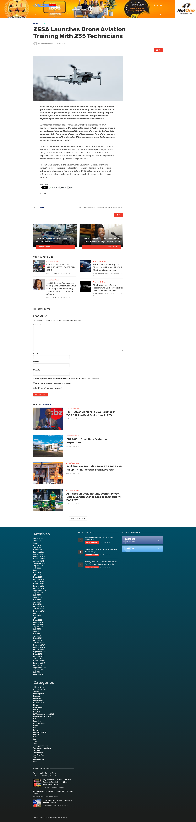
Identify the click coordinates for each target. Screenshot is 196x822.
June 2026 (37, 543)
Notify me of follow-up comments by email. (53, 383)
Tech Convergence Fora (42, 748)
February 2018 (38, 656)
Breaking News (38, 694)
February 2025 (38, 579)
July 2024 (37, 595)
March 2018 (37, 654)
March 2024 (37, 604)
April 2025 (37, 575)
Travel (35, 757)
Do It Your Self (38, 703)
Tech (43, 23)
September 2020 (39, 652)
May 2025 (37, 572)
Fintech (36, 705)
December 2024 (39, 584)
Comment (37, 324)
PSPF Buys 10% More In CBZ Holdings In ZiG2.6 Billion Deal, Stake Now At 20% (90, 413)
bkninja (64, 817)
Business (37, 23)
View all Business (77, 518)
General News (38, 707)
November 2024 (39, 586)
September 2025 (39, 563)
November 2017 (39, 663)
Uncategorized (38, 759)
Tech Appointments (40, 746)
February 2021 (38, 640)
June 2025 (37, 570)
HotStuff (36, 712)
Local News (37, 721)
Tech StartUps (38, 755)
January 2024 (38, 609)
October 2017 (38, 665)
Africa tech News (52, 261)
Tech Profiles (38, 753)
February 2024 (38, 606)
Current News (38, 701)
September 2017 (39, 668)
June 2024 (37, 597)
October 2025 (38, 561)
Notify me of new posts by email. (48, 388)
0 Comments (106, 542)
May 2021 (36, 634)
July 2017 (36, 672)
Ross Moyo (52, 273)
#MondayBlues (38, 687)
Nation (35, 730)
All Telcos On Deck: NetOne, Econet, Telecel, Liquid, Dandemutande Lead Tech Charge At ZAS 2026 (93, 497)
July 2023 (37, 613)
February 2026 (38, 552)
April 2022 (37, 618)
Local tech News (39, 723)
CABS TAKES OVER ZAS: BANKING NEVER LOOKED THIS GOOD (61, 267)
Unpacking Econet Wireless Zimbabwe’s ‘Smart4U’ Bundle (57, 801)
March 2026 (37, 550)
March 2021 (37, 638)
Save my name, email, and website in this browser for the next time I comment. (67, 379)
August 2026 (38, 539)
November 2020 (39, 647)
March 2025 (37, 577)
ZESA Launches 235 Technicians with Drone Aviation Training (103, 207)
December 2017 (39, 661)
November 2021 (39, 622)
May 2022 (37, 616)
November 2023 (39, 611)
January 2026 (38, 554)
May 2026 (37, 545)
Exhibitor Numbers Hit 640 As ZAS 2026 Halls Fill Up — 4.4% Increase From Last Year (94, 468)
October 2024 (38, 588)
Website (36, 370)
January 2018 (38, 659)
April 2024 (37, 602)
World (35, 762)
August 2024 (38, 593)
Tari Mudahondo (46, 43)
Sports (35, 739)
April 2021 (37, 636)
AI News (36, 692)
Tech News (37, 750)
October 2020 (38, 650)
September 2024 (39, 591)
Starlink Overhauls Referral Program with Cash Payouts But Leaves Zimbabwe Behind (108, 288)
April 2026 (37, 548)
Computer (37, 698)
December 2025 (39, 557)
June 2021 (37, 631)
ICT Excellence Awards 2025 (43, 714)
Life (34, 719)
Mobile (35, 726)
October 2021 (38, 625)
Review (36, 735)
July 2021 (37, 629)
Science (36, 737)
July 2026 (37, 541)
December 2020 (39, 645)
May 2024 (37, 600)
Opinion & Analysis (40, 732)
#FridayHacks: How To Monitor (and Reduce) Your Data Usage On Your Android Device (101, 563)
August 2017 (38, 670)
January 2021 (38, 643)
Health (35, 710)
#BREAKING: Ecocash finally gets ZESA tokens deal (99, 538)
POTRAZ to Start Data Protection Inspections (87, 441)
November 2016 (39, 674)
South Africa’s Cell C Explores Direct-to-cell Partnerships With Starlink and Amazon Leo (107, 267)
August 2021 (38, 627)
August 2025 (38, 566)
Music (35, 728)
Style (35, 741)
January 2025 (38, 582)
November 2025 (39, 559)
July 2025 (37, 568)
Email (36, 362)
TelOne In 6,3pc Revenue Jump (44, 773)
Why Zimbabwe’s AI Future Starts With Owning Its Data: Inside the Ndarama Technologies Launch (57, 782)
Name (36, 353)
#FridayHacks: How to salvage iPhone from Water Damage (101, 551)
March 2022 (37, 620)
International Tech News (42, 716)
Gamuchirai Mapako (102, 273)
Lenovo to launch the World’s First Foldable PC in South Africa (53, 792)
